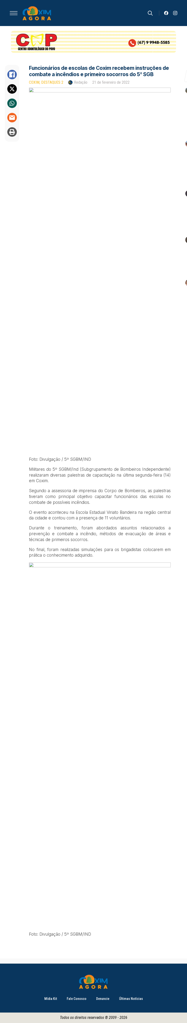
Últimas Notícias (131, 999)
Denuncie (102, 999)
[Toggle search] (150, 13)
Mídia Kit (50, 999)
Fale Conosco (76, 999)
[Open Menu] (14, 13)
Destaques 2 (52, 82)
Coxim (34, 82)
